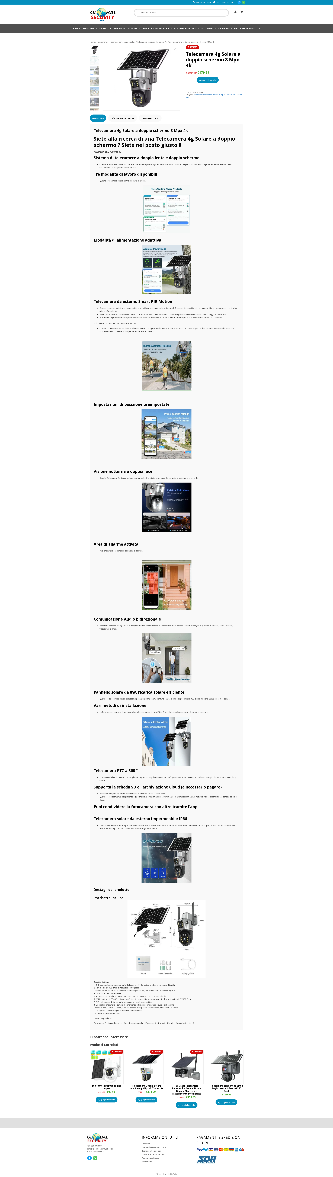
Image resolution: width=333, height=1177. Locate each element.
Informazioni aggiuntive (122, 118)
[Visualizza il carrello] (242, 12)
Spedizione (147, 1161)
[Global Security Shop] (103, 14)
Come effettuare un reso (153, 1154)
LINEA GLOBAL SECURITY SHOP (155, 28)
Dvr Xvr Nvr (224, 28)
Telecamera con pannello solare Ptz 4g (153, 42)
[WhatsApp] (244, 2)
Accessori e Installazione (92, 28)
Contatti (146, 1143)
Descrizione (98, 118)
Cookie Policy (172, 1174)
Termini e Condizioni (151, 1151)
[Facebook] (239, 2)
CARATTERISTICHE (150, 118)
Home (75, 28)
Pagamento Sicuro (150, 1158)
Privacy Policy (161, 1174)
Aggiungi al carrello (207, 80)
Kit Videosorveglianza (185, 28)
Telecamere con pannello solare (121, 42)
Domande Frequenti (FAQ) (154, 1147)
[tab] (98, 118)
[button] (175, 49)
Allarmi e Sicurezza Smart (123, 28)
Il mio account (235, 12)
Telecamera (207, 28)
